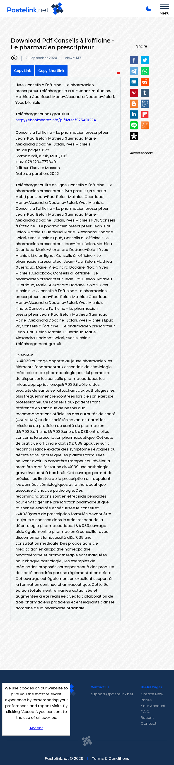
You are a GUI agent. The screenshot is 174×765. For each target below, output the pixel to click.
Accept (36, 728)
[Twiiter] (145, 60)
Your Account (153, 705)
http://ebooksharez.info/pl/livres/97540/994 (55, 120)
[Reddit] (145, 82)
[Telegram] (134, 71)
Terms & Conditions (110, 758)
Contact (149, 723)
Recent (147, 717)
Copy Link (22, 70)
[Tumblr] (145, 93)
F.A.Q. (145, 711)
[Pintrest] (134, 93)
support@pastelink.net (112, 694)
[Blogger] (134, 104)
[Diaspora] (134, 136)
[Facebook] (134, 60)
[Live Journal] (145, 104)
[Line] (134, 125)
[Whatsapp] (145, 71)
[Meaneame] (145, 125)
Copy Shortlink (51, 70)
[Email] (134, 82)
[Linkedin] (134, 114)
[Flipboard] (145, 114)
